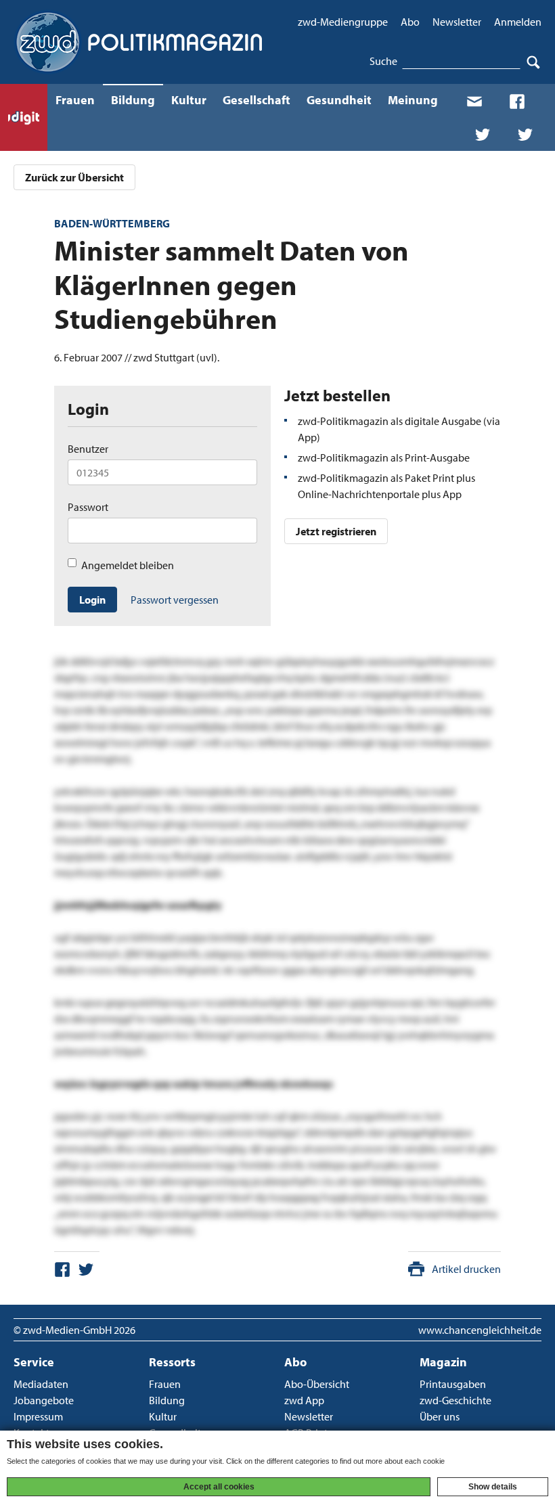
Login (92, 599)
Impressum (38, 1416)
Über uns (440, 1416)
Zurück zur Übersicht (74, 177)
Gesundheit (339, 100)
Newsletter (456, 21)
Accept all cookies (218, 1486)
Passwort (88, 507)
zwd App (304, 1400)
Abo (410, 21)
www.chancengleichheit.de (479, 1330)
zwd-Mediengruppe (343, 21)
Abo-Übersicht (316, 1384)
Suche (383, 61)
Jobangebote (44, 1400)
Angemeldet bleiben (127, 565)
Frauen (75, 100)
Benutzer (88, 448)
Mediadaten (41, 1384)
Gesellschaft (256, 100)
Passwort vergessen (175, 599)
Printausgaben (453, 1384)
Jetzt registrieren (336, 531)
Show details (492, 1486)
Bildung (133, 100)
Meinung (413, 100)
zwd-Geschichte (455, 1400)
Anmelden (517, 21)
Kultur (188, 100)
